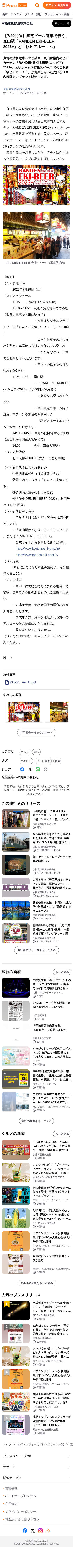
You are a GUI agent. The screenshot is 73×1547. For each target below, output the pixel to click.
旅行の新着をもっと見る (37, 1121)
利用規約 (10, 1503)
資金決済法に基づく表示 (21, 1519)
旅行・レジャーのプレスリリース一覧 (41, 1444)
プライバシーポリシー (19, 1511)
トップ (7, 1444)
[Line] (38, 769)
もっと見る (62, 972)
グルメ (29, 14)
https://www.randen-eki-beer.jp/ (37, 555)
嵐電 (58, 761)
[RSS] (48, 1530)
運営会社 (10, 1488)
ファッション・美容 (57, 14)
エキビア (25, 761)
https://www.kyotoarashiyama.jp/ (38, 548)
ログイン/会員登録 (57, 5)
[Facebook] (22, 769)
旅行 (39, 14)
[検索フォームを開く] (37, 5)
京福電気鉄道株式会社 (16, 89)
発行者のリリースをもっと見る (37, 950)
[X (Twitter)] (30, 769)
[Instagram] (40, 1530)
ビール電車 (43, 761)
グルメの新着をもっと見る (36, 1283)
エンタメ (16, 14)
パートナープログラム (19, 1496)
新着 (5, 14)
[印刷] (45, 769)
